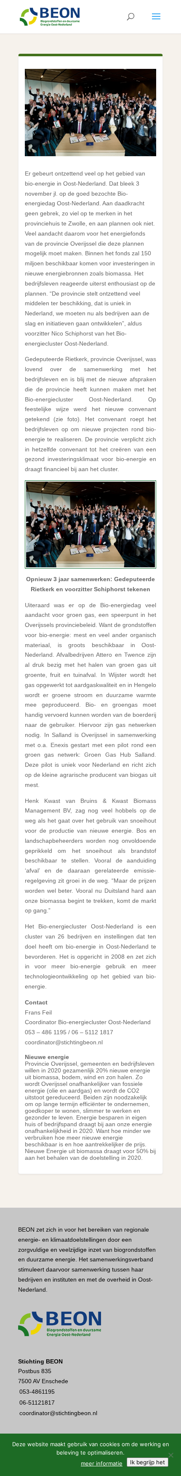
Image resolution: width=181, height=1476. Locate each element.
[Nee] (170, 1455)
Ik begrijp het (147, 1462)
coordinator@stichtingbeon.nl (58, 1413)
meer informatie (101, 1463)
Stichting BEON (40, 1361)
